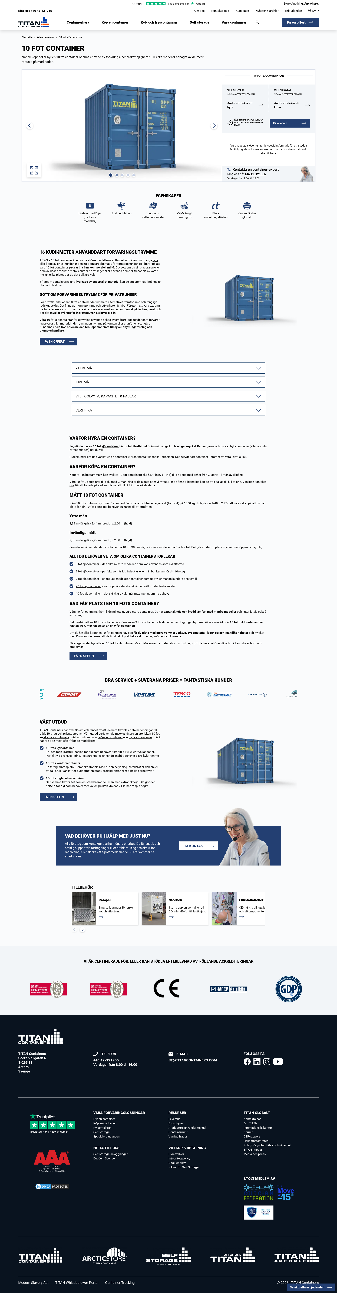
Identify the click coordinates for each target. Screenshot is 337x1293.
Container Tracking (120, 1283)
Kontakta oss (220, 10)
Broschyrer (175, 1123)
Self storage (199, 22)
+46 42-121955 (35, 10)
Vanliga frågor (177, 1136)
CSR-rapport (252, 1136)
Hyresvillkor (176, 1154)
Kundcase (242, 10)
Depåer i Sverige (104, 1158)
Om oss (199, 10)
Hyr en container (104, 1119)
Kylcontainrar (102, 1127)
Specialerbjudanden (106, 1136)
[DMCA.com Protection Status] (52, 1186)
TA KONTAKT (194, 846)
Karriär (248, 1132)
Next (82, 929)
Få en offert (296, 22)
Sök (257, 22)
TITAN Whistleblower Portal (76, 1283)
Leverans (174, 1119)
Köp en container (115, 22)
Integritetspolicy (179, 1158)
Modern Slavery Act (33, 1283)
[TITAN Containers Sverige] (33, 22)
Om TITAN (250, 1123)
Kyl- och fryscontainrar (159, 22)
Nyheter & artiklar (267, 10)
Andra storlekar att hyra (240, 105)
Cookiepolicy (177, 1163)
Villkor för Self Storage (183, 1167)
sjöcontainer (110, 446)
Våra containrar (234, 22)
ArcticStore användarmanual (187, 1127)
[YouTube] (278, 1061)
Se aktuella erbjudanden (307, 1287)
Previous (74, 929)
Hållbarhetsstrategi (256, 1141)
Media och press (255, 1154)
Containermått (178, 1132)
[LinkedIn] (256, 1061)
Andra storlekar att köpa (286, 105)
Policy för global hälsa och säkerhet (267, 1145)
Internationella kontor (258, 1127)
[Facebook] (247, 1061)
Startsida (27, 37)
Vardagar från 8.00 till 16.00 (115, 1059)
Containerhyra (78, 22)
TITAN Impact (253, 1149)
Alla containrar (45, 37)
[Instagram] (266, 1061)
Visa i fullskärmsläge (34, 170)
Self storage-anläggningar (110, 1154)
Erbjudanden (293, 10)
